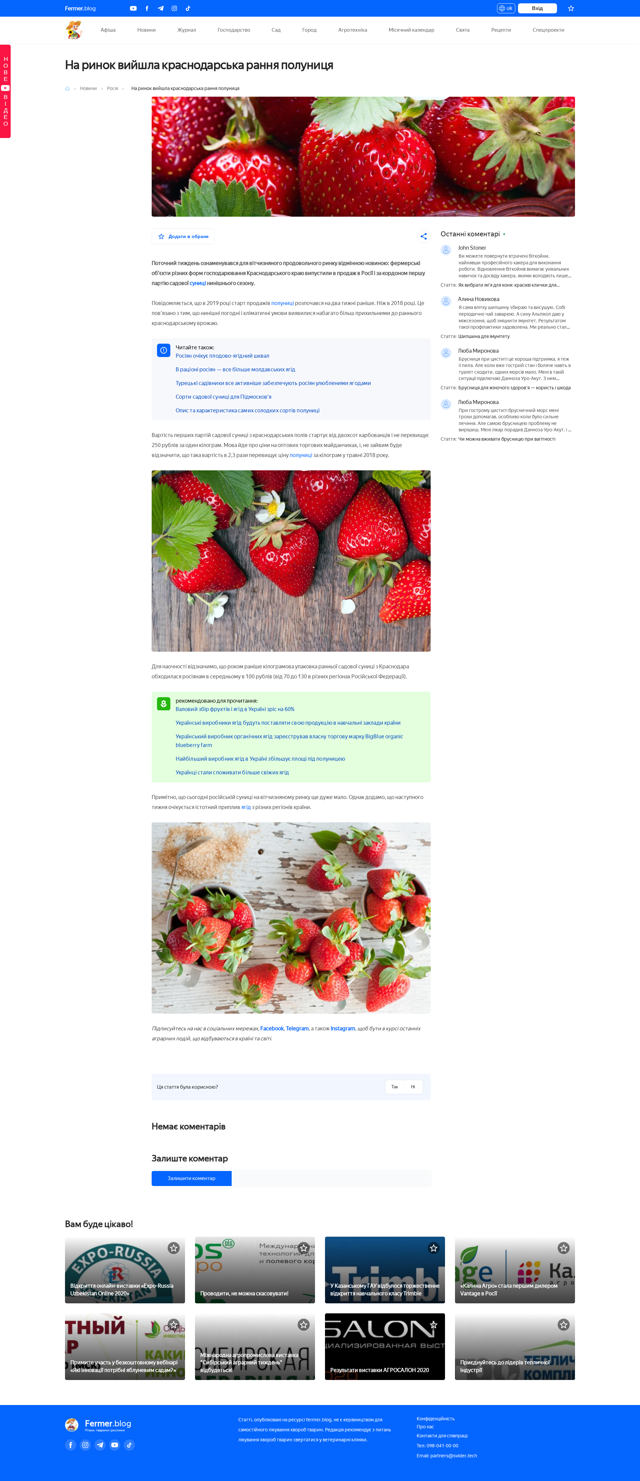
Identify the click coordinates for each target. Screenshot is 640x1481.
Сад (276, 30)
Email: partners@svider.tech (447, 1456)
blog (80, 8)
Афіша (108, 30)
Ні (413, 1086)
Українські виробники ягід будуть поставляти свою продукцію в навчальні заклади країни (288, 723)
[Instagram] (174, 8)
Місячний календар (411, 30)
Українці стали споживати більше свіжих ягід (232, 772)
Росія (113, 88)
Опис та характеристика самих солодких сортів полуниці (248, 410)
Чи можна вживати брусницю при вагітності (506, 439)
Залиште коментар (190, 1158)
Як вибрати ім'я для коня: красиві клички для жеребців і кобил (507, 285)
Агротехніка (352, 30)
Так (394, 1086)
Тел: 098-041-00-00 (437, 1446)
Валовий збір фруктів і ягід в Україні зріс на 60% (235, 709)
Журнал (186, 30)
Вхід (537, 8)
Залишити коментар (191, 1178)
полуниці (282, 303)
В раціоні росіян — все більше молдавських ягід (236, 369)
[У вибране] (174, 1248)
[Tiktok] (188, 8)
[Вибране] (571, 8)
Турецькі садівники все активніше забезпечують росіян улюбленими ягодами (273, 383)
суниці (198, 283)
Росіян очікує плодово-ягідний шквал (223, 356)
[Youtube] (133, 8)
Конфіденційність (436, 1419)
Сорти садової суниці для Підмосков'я (224, 397)
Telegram (297, 1028)
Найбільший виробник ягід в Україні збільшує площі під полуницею (260, 759)
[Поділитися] (424, 236)
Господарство (234, 30)
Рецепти (501, 30)
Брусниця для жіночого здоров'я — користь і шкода (514, 388)
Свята (463, 30)
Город (309, 30)
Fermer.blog (75, 30)
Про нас (425, 1427)
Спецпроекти (548, 30)
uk (507, 9)
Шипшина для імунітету (484, 336)
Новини (146, 30)
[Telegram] (161, 8)
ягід (246, 807)
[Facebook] (147, 8)
